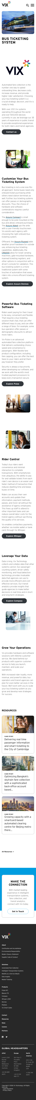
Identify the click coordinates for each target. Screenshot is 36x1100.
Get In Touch (18, 911)
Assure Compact (13, 217)
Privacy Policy (7, 1090)
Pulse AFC (5, 990)
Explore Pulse (12, 384)
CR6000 (6, 253)
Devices (4, 1002)
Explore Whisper (14, 536)
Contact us (11, 132)
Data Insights (6, 977)
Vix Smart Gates (7, 1008)
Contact (4, 1015)
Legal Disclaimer (8, 1089)
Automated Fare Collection (10, 968)
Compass (5, 996)
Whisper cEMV (6, 999)
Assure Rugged (21, 241)
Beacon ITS (5, 993)
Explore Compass (14, 601)
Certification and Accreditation (11, 948)
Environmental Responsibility (11, 951)
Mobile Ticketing (7, 979)
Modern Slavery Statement (10, 954)
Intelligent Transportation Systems (12, 971)
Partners (5, 1031)
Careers (4, 1027)
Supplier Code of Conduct (10, 957)
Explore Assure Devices (17, 284)
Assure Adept (12, 225)
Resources (5, 1019)
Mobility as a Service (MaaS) (10, 974)
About (4, 945)
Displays (4, 1005)
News (3, 1023)
